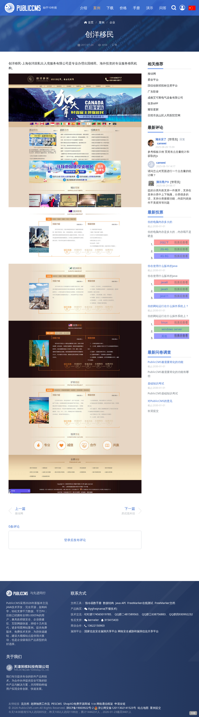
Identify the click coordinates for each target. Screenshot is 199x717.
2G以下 (174, 242)
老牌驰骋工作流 (40, 704)
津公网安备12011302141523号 (116, 708)
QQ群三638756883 (154, 614)
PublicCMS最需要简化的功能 (165, 362)
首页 (90, 22)
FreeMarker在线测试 (140, 603)
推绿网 (152, 73)
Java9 (174, 289)
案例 (96, 7)
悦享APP (153, 103)
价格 (123, 7)
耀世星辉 (153, 109)
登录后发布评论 (75, 540)
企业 (112, 22)
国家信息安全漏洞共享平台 (100, 631)
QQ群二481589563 (126, 614)
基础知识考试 (156, 383)
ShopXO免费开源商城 (76, 704)
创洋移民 (99, 34)
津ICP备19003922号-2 (80, 708)
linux (174, 322)
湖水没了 (160, 139)
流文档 (25, 704)
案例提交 (155, 708)
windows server (175, 332)
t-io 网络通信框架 (102, 704)
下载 (109, 7)
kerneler (93, 620)
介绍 (83, 7)
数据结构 (108, 603)
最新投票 (155, 212)
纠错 (193, 713)
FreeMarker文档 (165, 603)
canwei (161, 143)
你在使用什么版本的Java (162, 266)
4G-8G (174, 256)
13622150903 (96, 625)
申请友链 (119, 704)
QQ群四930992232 (181, 614)
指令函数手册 (93, 603)
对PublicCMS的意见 (160, 401)
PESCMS (56, 704)
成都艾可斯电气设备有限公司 (165, 97)
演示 (149, 7)
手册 (136, 7)
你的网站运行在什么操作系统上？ (168, 306)
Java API (120, 603)
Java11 (174, 296)
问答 (162, 7)
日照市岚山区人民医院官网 (164, 115)
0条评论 (14, 526)
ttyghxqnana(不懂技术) (102, 608)
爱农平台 (153, 79)
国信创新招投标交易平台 (163, 85)
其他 (174, 336)
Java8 (174, 282)
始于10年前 (49, 7)
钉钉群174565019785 (97, 614)
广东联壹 (153, 91)
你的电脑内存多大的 (160, 222)
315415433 (111, 620)
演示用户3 (162, 182)
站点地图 (143, 708)
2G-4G (174, 249)
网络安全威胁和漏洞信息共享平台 (138, 631)
